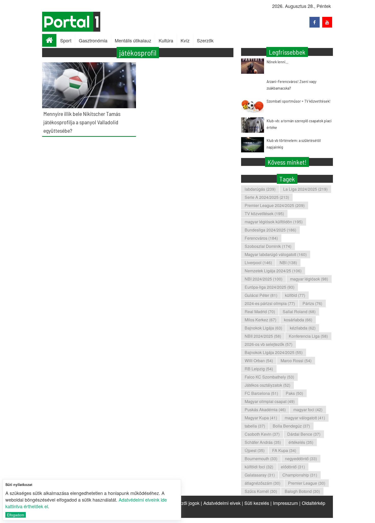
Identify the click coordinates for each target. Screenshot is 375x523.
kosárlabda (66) (298, 320)
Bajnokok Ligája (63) (263, 328)
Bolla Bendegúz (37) (291, 426)
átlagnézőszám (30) (262, 483)
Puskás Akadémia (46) (265, 409)
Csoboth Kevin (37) (262, 434)
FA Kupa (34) (284, 450)
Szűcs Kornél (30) (261, 491)
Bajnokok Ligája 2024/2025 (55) (274, 352)
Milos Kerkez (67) (260, 320)
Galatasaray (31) (260, 475)
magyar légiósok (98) (309, 279)
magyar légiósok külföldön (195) (274, 222)
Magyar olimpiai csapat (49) (270, 401)
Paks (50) (294, 393)
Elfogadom (15, 514)
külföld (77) (295, 295)
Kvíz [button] (185, 40)
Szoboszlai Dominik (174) (268, 246)
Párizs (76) (312, 303)
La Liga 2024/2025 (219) (305, 189)
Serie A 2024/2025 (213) (267, 197)
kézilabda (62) (303, 328)
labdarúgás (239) (260, 189)
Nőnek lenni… (277, 61)
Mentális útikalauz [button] (133, 40)
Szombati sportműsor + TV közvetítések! (299, 101)
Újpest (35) (255, 450)
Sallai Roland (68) (299, 311)
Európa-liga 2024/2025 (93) (269, 287)
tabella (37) (255, 426)
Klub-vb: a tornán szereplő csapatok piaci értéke (299, 124)
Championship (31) (299, 475)
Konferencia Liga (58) (308, 336)
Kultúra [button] (166, 40)
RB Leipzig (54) (259, 369)
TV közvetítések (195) (264, 213)
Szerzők (205, 40)
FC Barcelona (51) (261, 393)
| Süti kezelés (255, 503)
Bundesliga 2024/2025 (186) (270, 230)
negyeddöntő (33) (301, 458)
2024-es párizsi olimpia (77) (270, 303)
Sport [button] (65, 40)
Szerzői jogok (185, 503)
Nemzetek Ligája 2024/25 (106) (273, 271)
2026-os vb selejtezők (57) (268, 344)
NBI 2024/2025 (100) (263, 279)
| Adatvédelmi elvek (221, 503)
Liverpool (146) (258, 262)
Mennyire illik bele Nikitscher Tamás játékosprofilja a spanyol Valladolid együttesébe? (81, 122)
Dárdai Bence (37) (303, 434)
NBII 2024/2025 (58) (263, 336)
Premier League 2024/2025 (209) (275, 205)
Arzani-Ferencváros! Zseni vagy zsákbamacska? (292, 84)
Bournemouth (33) (261, 458)
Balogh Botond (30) (302, 491)
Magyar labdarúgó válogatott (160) (276, 254)
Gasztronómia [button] (93, 40)
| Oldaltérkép (312, 503)
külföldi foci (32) (259, 467)
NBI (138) (288, 262)
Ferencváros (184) (261, 238)
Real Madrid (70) (260, 311)
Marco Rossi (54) (296, 360)
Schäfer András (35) (263, 442)
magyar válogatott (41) (305, 418)
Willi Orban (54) (259, 360)
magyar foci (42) (307, 409)
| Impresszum (284, 503)
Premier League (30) (306, 483)
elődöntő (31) (293, 467)
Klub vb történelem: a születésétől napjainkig (294, 143)
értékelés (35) (301, 442)
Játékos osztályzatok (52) (267, 385)
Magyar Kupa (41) (261, 418)
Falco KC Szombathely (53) (269, 377)
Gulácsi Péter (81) (261, 295)
